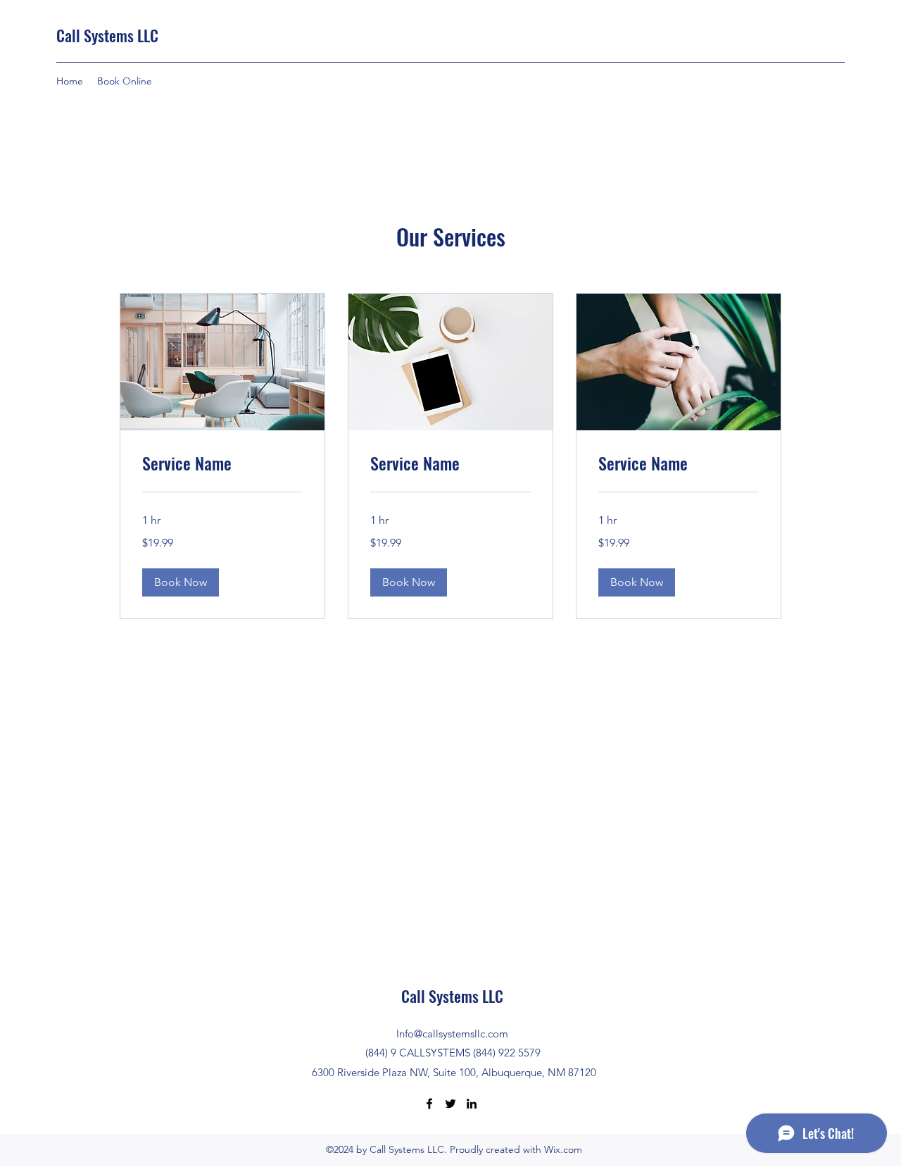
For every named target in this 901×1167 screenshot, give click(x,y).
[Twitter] (450, 1104)
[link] (222, 463)
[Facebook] (429, 1104)
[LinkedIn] (472, 1104)
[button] (180, 582)
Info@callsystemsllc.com (452, 1033)
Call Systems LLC (107, 35)
